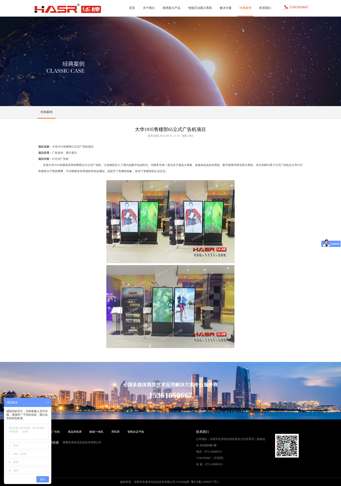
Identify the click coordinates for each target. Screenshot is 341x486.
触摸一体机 (96, 431)
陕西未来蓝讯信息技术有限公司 (82, 442)
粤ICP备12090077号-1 (205, 481)
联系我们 (265, 7)
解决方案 (226, 7)
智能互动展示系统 (200, 7)
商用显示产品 (171, 7)
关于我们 (149, 7)
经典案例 (245, 7)
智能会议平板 (135, 431)
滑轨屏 (115, 431)
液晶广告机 (53, 431)
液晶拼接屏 (75, 431)
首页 (132, 7)
